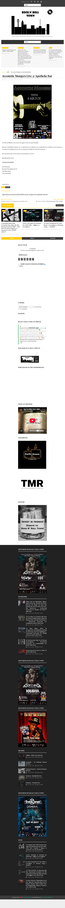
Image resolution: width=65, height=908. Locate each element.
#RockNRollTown (24, 339)
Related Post (7, 205)
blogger (11, 238)
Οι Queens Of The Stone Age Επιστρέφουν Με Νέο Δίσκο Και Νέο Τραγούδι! (39, 51)
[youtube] (41, 1)
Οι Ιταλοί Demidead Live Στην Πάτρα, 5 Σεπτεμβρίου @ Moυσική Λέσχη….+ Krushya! (53, 225)
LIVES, (21, 79)
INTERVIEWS (20, 47)
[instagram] (34, 1)
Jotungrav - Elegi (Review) (33, 782)
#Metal (40, 339)
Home (3, 72)
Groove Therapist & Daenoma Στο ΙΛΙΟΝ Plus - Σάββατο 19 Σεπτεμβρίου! (32, 225)
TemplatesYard (27, 897)
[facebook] (31, 1)
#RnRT (43, 338)
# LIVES (7, 187)
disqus (32, 238)
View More (60, 205)
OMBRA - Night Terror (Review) (34, 755)
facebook (52, 238)
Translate (24, 309)
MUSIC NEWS (5, 47)
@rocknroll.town (24, 328)
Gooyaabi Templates (47, 897)
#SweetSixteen (31, 339)
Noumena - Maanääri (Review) (34, 776)
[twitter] (38, 1)
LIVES (50, 47)
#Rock (37, 339)
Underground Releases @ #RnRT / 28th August (9, 50)
